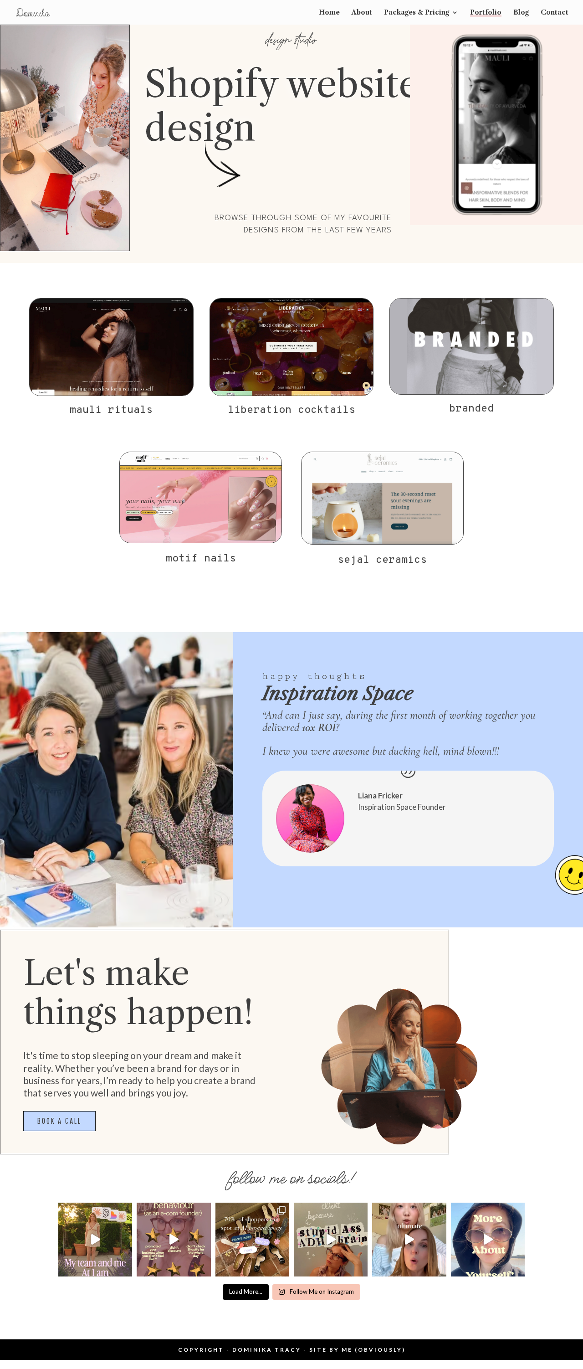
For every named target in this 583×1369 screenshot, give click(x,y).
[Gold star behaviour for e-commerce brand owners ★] (173, 1239)
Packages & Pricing (416, 12)
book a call (59, 1121)
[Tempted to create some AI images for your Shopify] (252, 1239)
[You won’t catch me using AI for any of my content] (95, 1239)
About (362, 12)
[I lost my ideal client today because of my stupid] (331, 1239)
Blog (521, 12)
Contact (554, 12)
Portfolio (485, 12)
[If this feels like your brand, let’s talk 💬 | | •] (488, 1239)
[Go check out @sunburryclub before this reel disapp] (409, 1239)
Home (329, 12)
